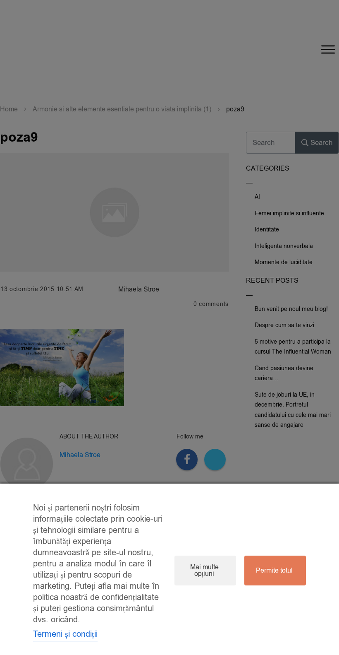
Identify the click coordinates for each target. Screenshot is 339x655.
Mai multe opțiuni (204, 570)
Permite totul (274, 570)
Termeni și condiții (65, 634)
